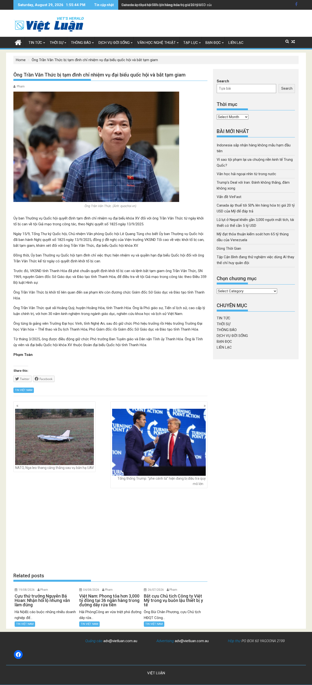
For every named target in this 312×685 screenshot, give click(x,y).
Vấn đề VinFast (229, 197)
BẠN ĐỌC (213, 42)
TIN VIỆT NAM (23, 390)
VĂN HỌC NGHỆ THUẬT (156, 42)
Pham (21, 86)
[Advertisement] (110, 530)
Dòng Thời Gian (229, 248)
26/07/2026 (156, 589)
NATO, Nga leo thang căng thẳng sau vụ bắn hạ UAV (54, 468)
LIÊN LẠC (236, 42)
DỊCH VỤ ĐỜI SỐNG (114, 42)
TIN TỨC (35, 42)
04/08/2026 (91, 589)
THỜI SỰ (56, 42)
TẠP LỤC (190, 42)
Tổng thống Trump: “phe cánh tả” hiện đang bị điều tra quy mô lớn (161, 481)
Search (223, 81)
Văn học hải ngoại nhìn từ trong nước (246, 174)
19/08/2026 (27, 589)
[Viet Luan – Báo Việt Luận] (18, 42)
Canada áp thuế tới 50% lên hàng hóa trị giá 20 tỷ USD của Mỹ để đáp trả (178, 5)
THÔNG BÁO (81, 42)
